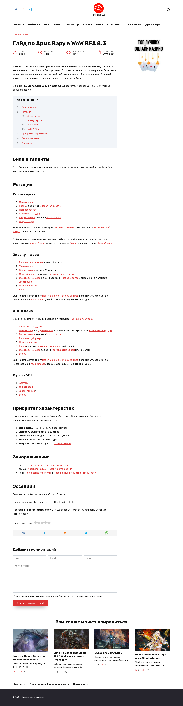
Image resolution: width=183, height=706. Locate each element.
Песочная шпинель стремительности (74, 472)
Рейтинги (34, 24)
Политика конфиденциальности (49, 684)
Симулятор (72, 24)
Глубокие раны (62, 443)
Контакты (20, 684)
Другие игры (152, 24)
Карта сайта (80, 684)
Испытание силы (64, 227)
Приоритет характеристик (37, 133)
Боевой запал (105, 243)
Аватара (24, 383)
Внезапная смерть (50, 206)
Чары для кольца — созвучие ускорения (50, 469)
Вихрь (16, 231)
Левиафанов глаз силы (38, 472)
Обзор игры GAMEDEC (108, 652)
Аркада (87, 24)
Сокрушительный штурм (62, 274)
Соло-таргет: (34, 116)
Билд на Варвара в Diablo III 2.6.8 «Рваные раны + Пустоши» (70, 656)
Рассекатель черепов (31, 262)
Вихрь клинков (27, 217)
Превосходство (28, 209)
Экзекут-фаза (34, 120)
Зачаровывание (30, 138)
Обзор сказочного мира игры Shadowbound (150, 656)
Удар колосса (53, 217)
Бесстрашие (25, 281)
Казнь (22, 206)
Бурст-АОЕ (33, 129)
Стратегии (113, 24)
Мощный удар (26, 221)
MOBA (99, 24)
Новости (19, 24)
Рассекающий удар (30, 338)
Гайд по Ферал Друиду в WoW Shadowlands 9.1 (29, 658)
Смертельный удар (29, 213)
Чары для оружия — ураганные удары (49, 465)
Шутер (57, 24)
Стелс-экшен (133, 24)
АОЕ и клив (32, 124)
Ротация (26, 112)
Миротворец (26, 202)
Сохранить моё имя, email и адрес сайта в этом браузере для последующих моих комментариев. (60, 596)
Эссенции (27, 143)
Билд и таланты (31, 107)
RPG (46, 24)
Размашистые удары (81, 318)
